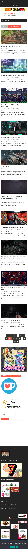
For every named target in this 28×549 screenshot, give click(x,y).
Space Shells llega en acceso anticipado (12, 227)
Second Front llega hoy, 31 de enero (11, 46)
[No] (26, 544)
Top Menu (6, 1)
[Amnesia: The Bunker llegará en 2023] (14, 311)
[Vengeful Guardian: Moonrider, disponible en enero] (14, 278)
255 (24, 338)
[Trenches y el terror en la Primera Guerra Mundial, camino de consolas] (14, 186)
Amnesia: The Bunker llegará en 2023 (11, 320)
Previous (11, 335)
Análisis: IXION (5, 167)
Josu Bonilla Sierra (15, 48)
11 (20, 335)
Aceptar (12, 546)
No (17, 546)
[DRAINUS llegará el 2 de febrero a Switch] (14, 128)
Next (15, 341)
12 (23, 335)
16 (16, 338)
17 (19, 338)
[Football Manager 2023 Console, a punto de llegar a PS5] (14, 95)
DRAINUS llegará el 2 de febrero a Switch (12, 137)
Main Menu (6, 20)
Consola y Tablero (10, 13)
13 (6, 338)
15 (13, 338)
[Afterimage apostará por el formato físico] (14, 66)
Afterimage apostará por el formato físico (12, 75)
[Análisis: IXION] (14, 157)
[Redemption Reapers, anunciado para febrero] (14, 247)
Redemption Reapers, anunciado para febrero (13, 257)
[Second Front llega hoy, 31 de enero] (14, 36)
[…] (19, 53)
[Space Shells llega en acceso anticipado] (14, 217)
